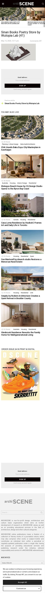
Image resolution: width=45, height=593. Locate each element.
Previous (1, 17)
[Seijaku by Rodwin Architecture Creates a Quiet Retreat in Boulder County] (22, 278)
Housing (12, 183)
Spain (32, 256)
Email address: (22, 77)
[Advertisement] (22, 433)
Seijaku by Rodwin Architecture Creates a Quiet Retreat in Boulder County (20, 297)
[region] (22, 578)
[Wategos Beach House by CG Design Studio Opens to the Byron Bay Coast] (22, 166)
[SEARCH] (43, 4)
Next (44, 17)
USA (31, 293)
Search (41, 512)
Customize (21, 588)
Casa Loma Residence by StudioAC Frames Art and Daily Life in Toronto (21, 223)
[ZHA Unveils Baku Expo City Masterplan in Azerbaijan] (13, 14)
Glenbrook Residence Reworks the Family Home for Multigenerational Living (20, 333)
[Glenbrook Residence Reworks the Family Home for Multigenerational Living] (22, 315)
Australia (5, 183)
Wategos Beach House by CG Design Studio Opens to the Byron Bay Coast (21, 187)
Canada (15, 219)
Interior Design (22, 183)
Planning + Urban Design (10, 144)
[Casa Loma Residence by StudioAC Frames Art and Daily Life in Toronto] (22, 205)
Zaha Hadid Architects (27, 144)
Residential (32, 183)
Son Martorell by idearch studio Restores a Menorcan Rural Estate (21, 260)
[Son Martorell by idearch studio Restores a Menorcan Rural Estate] (22, 242)
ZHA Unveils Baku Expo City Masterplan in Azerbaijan (10, 22)
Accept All (22, 582)
